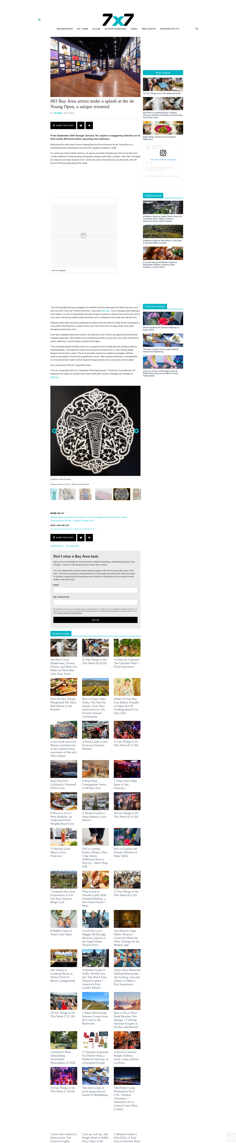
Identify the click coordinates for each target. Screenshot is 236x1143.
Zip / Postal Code (91, 573)
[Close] (153, 540)
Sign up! (118, 596)
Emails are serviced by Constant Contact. (130, 589)
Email (85, 561)
